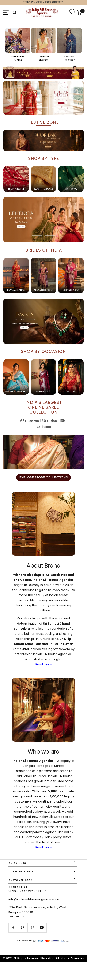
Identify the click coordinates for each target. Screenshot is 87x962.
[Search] (14, 12)
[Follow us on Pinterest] (32, 927)
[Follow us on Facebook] (13, 927)
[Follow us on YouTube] (41, 927)
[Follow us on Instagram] (22, 927)
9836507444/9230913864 (27, 891)
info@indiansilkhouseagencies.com (34, 899)
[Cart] (79, 12)
